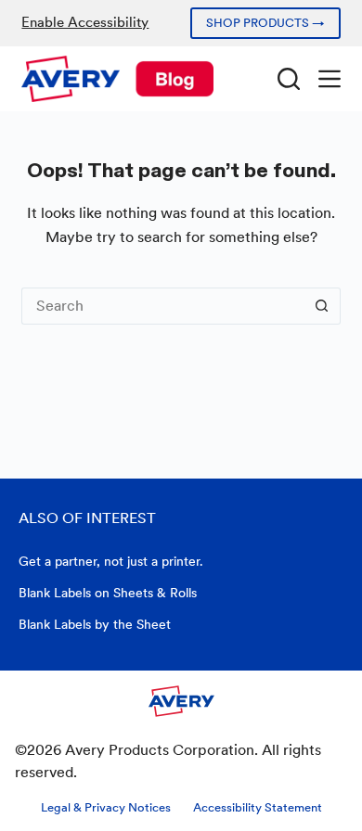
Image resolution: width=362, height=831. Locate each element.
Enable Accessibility (85, 22)
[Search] (289, 79)
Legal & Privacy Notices (106, 807)
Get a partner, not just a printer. (111, 561)
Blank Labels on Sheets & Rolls (108, 592)
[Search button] (322, 306)
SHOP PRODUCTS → (265, 23)
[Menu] (329, 79)
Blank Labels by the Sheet (95, 624)
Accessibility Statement (257, 807)
